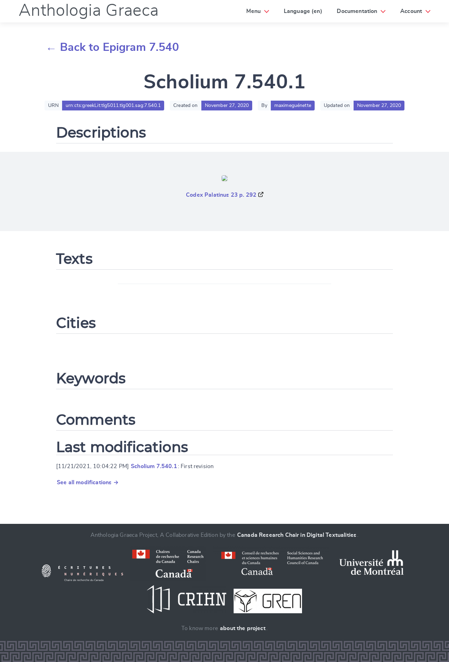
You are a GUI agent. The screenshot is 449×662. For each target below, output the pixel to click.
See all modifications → (88, 482)
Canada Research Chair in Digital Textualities (296, 535)
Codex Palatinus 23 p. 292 (221, 195)
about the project (243, 628)
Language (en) (303, 11)
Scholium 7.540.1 (154, 466)
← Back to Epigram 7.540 (112, 47)
